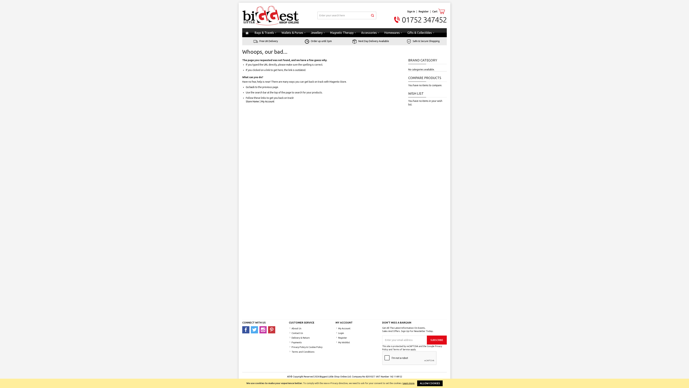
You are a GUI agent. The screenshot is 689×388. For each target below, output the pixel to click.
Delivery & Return (301, 337)
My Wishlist (344, 342)
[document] (344, 383)
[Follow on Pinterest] (272, 329)
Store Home (252, 101)
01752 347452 (424, 20)
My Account (267, 101)
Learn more (408, 383)
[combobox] (346, 15)
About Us (296, 328)
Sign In (411, 11)
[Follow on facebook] (246, 329)
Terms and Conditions (303, 351)
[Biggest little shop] (270, 15)
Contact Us (297, 333)
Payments (297, 342)
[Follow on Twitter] (255, 329)
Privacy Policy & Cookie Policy (307, 347)
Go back (250, 87)
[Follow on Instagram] (263, 329)
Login (341, 333)
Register (424, 11)
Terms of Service (401, 349)
